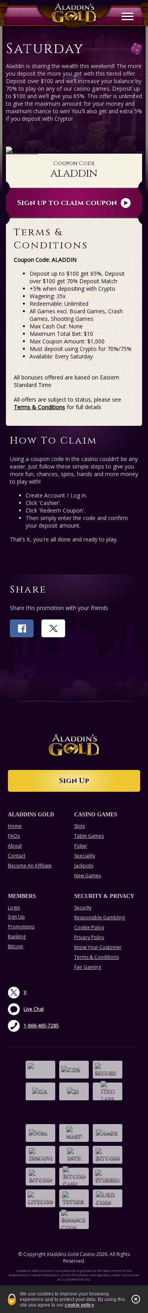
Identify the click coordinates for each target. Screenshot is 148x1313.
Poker (80, 845)
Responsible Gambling (99, 917)
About (15, 845)
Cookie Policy (89, 927)
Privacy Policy (89, 937)
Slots (79, 826)
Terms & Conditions (39, 407)
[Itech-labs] (107, 1091)
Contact (16, 855)
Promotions (21, 926)
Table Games (89, 836)
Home (15, 826)
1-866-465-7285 (41, 1025)
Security (83, 907)
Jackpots (83, 865)
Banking (17, 936)
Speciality (84, 855)
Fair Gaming (87, 967)
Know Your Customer (98, 947)
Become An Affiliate (30, 865)
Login (14, 907)
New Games (87, 875)
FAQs (14, 836)
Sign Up (74, 781)
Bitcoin (15, 946)
